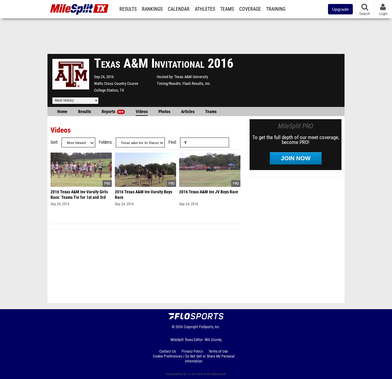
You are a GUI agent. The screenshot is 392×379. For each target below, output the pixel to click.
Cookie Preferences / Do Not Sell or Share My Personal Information (194, 358)
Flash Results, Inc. (197, 83)
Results (128, 9)
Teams (227, 9)
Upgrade (340, 9)
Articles (187, 111)
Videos (142, 111)
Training (275, 9)
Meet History (64, 100)
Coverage (250, 9)
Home (62, 111)
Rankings (152, 9)
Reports (112, 111)
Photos (164, 111)
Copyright (191, 327)
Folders (105, 142)
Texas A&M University (191, 76)
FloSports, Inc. (209, 327)
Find (172, 142)
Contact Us (167, 351)
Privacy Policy (192, 351)
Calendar (179, 9)
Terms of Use (218, 351)
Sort (54, 142)
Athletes (205, 9)
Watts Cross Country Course (116, 83)
